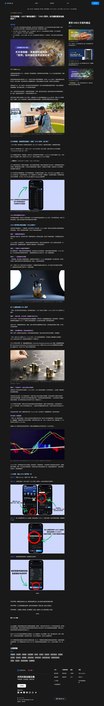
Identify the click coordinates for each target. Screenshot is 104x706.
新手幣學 (41, 9)
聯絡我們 (56, 677)
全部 (28, 9)
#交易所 (60, 654)
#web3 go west (46, 657)
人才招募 (56, 680)
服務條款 (64, 677)
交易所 (36, 3)
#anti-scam (30, 657)
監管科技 (52, 3)
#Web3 (12, 657)
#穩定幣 (13, 654)
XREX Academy (82, 673)
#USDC (17, 660)
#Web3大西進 (24, 660)
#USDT (41, 654)
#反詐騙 (24, 654)
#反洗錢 (24, 657)
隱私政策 (64, 673)
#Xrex (36, 654)
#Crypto (18, 657)
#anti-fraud (38, 657)
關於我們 (56, 673)
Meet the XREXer (53, 9)
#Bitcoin (47, 654)
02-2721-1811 (21, 697)
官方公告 (31, 9)
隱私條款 (23, 701)
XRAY (71, 677)
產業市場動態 (46, 9)
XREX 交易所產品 (73, 9)
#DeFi (12, 660)
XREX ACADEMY (66, 9)
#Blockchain (54, 654)
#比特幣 (18, 654)
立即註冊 (95, 3)
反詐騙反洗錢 (36, 9)
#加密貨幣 (30, 654)
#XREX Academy (55, 657)
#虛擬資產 (31, 660)
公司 (68, 3)
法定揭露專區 (57, 684)
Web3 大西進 (60, 9)
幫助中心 (81, 677)
